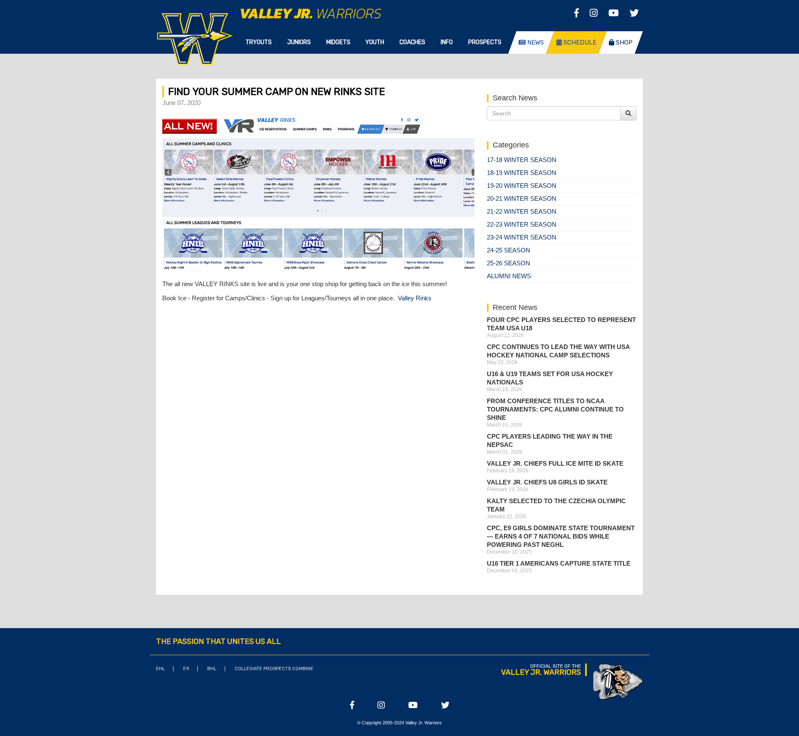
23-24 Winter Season (521, 237)
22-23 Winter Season (521, 224)
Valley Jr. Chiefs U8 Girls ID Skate (547, 482)
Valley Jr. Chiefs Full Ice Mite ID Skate (555, 463)
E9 (186, 668)
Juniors (299, 42)
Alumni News (509, 275)
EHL (160, 668)
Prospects (484, 42)
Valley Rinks (415, 298)
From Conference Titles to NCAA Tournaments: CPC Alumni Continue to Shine (555, 409)
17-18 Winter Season (521, 159)
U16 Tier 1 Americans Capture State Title (558, 563)
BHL (211, 668)
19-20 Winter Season (521, 185)
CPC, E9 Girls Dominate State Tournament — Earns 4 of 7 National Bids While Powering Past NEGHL (561, 536)
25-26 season (508, 263)
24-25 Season (508, 250)
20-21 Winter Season (521, 198)
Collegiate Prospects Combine (274, 668)
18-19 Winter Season (521, 172)
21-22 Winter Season (521, 211)
